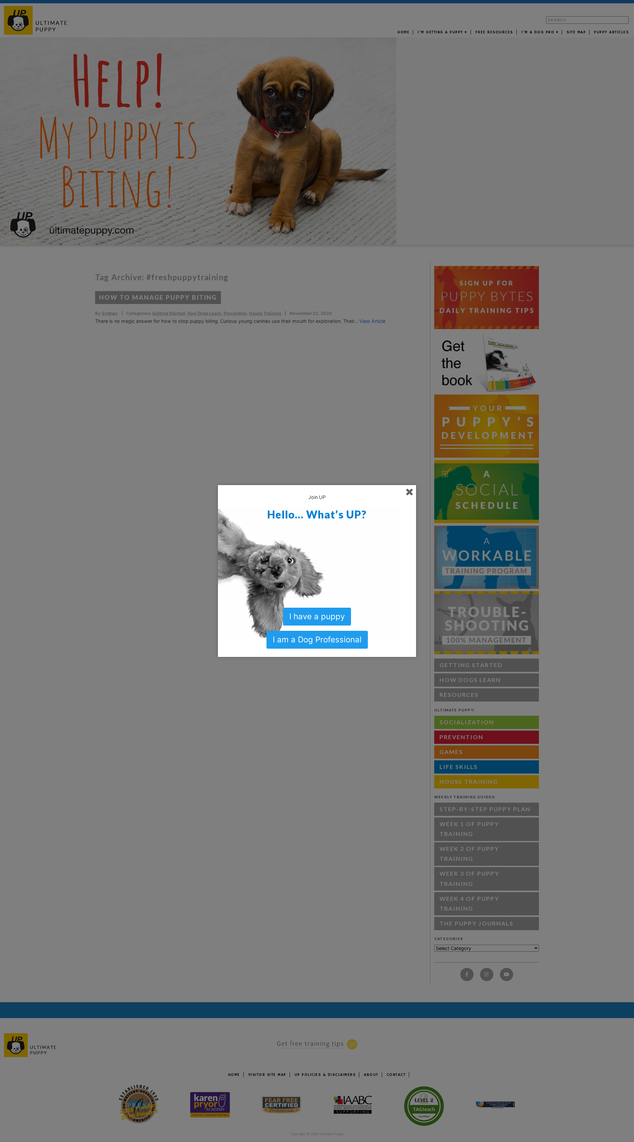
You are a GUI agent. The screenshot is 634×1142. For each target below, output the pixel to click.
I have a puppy (317, 616)
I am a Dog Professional (317, 639)
